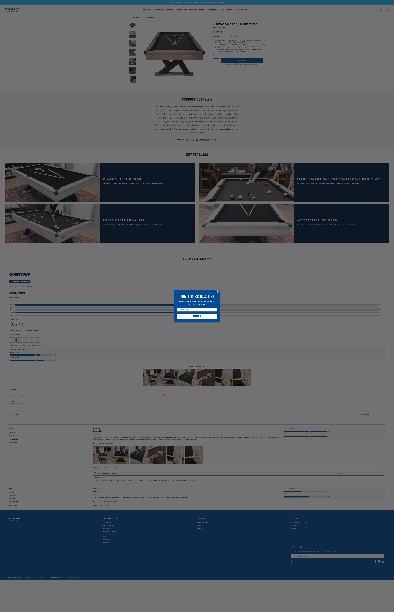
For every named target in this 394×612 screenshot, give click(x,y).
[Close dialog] (218, 291)
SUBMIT (197, 316)
